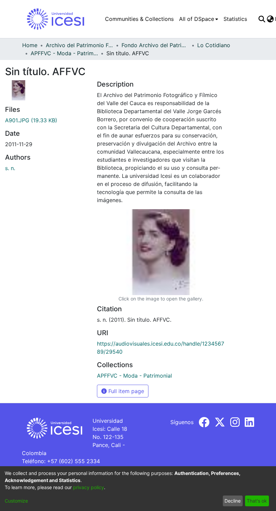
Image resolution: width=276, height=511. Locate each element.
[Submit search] (261, 19)
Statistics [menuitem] (235, 18)
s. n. (10, 168)
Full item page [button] (125, 391)
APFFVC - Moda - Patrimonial (64, 53)
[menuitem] (198, 19)
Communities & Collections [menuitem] (139, 18)
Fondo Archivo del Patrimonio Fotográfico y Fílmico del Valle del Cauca (155, 45)
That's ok (257, 501)
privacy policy (88, 487)
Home (29, 45)
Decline (233, 501)
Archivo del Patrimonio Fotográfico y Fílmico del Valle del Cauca (79, 45)
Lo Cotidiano (213, 45)
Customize (16, 501)
